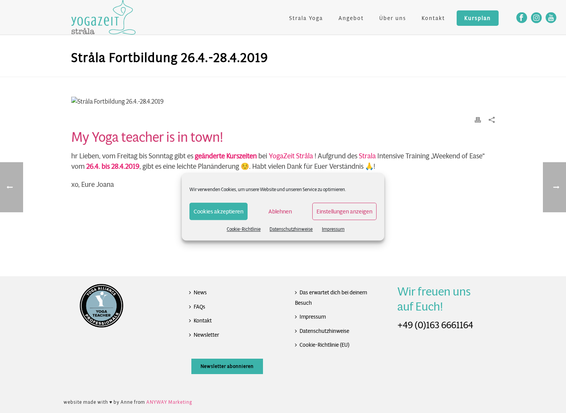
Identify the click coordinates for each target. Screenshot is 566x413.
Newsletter (206, 335)
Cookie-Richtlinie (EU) (324, 345)
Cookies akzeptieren (218, 211)
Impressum (333, 229)
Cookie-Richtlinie (244, 229)
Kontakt (433, 18)
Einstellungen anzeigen (344, 211)
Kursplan (477, 18)
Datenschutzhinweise (291, 229)
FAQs (199, 307)
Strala (367, 156)
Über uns (392, 18)
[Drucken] (478, 119)
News (200, 292)
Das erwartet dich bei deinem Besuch (331, 298)
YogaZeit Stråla (291, 156)
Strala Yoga (306, 18)
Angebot (351, 18)
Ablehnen (280, 211)
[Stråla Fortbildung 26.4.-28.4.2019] (283, 101)
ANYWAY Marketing (169, 402)
